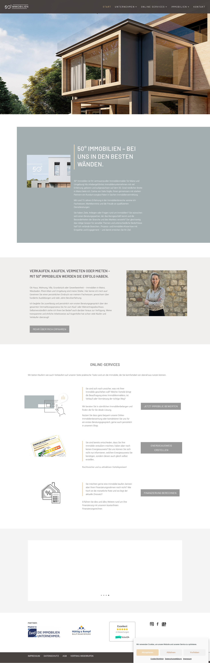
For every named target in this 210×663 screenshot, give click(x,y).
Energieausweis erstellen (161, 448)
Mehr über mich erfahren (49, 329)
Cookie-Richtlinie (157, 659)
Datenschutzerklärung (173, 659)
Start (107, 7)
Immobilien (179, 7)
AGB (65, 656)
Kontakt (199, 7)
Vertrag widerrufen (81, 656)
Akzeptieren (147, 652)
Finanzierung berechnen (160, 492)
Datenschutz (51, 656)
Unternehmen (125, 7)
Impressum (187, 659)
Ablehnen (171, 652)
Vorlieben (194, 652)
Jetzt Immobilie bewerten (161, 406)
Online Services (153, 7)
